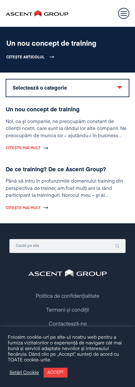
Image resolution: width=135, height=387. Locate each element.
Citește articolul (25, 57)
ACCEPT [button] (55, 373)
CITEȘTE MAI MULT (23, 148)
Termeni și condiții (67, 310)
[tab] (67, 88)
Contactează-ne (68, 324)
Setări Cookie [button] (24, 373)
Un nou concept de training (51, 43)
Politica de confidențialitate (67, 296)
